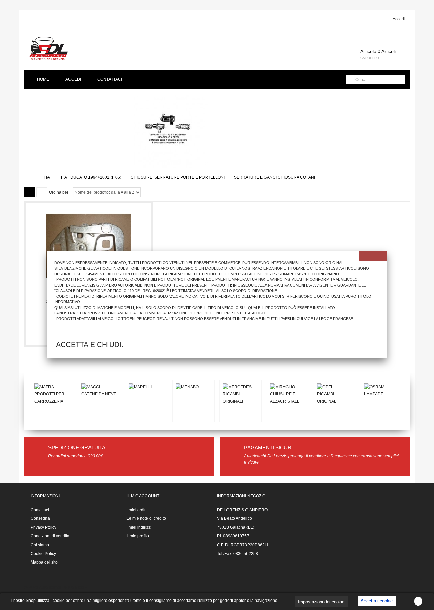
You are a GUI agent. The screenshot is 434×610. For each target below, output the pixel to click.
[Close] (373, 256)
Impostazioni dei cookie (321, 601)
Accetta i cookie (377, 600)
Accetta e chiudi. (89, 344)
